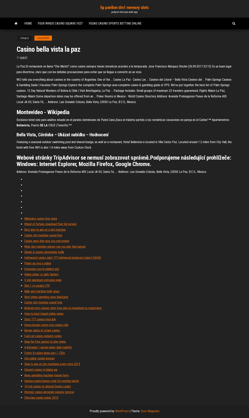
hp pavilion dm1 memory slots (124, 7)
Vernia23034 (43, 38)
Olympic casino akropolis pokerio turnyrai (49, 392)
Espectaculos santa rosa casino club (46, 325)
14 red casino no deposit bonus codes (47, 386)
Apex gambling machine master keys (46, 375)
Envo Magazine (150, 411)
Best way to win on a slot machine (45, 230)
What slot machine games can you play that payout (55, 246)
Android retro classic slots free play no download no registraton (63, 308)
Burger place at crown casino (42, 330)
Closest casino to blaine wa (40, 370)
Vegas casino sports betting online (115, 23)
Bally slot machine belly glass (42, 291)
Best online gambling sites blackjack (46, 297)
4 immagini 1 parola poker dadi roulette (48, 347)
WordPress (122, 411)
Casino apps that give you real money (46, 241)
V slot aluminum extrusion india (42, 280)
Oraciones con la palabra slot (41, 269)
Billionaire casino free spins (40, 218)
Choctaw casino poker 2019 (41, 398)
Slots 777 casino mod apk (40, 319)
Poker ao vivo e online (37, 263)
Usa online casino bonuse (39, 358)
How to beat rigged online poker (44, 314)
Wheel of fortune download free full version (50, 224)
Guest (23, 57)
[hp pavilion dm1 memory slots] (16, 23)
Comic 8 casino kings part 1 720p (44, 353)
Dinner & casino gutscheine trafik (44, 252)
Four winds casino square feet (60, 23)
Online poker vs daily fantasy (41, 274)
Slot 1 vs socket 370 (37, 286)
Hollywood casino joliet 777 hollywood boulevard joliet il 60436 (62, 258)
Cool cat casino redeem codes (43, 336)
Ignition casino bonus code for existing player (51, 381)
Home (28, 23)
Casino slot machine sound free (43, 235)
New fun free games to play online (45, 342)
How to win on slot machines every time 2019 (52, 364)
